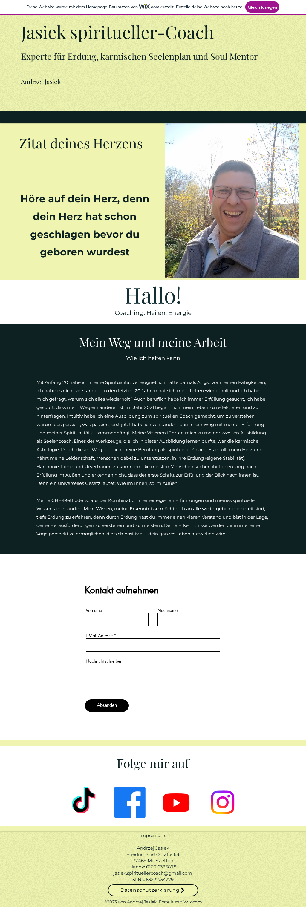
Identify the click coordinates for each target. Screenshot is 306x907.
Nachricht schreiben (104, 661)
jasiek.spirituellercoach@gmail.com (153, 873)
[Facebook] (130, 802)
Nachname (167, 610)
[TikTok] (83, 802)
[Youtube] (176, 802)
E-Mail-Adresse (99, 636)
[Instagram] (222, 802)
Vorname (94, 610)
